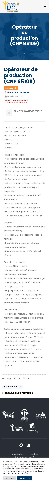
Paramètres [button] (9, 478)
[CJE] (32, 428)
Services (34, 454)
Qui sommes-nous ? (24, 457)
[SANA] (24, 415)
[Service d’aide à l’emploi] (16, 428)
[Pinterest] (24, 378)
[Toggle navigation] (39, 6)
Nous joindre (16, 454)
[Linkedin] (29, 378)
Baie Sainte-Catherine (18, 92)
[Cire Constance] (41, 415)
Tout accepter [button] (24, 478)
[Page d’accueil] (8, 415)
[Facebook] (15, 378)
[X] (19, 378)
